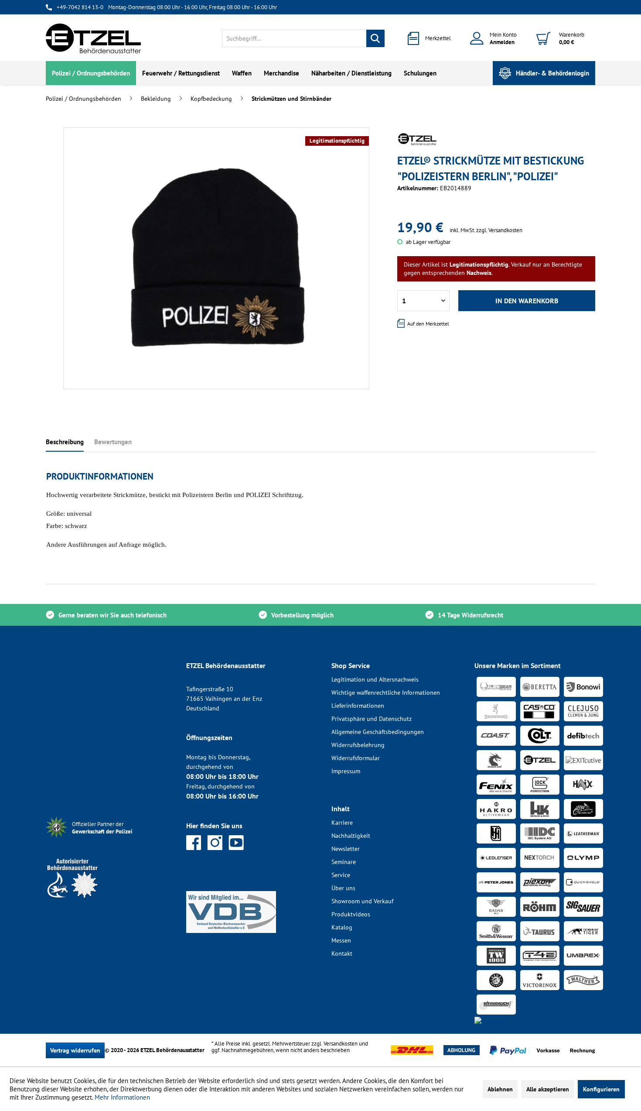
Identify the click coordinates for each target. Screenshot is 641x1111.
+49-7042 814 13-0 (80, 7)
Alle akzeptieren (547, 1089)
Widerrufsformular (355, 758)
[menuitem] (303, 38)
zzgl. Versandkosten (499, 230)
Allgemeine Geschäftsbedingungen (377, 732)
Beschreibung (65, 442)
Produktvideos (350, 914)
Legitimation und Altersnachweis (375, 679)
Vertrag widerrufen (75, 1050)
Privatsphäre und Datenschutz (371, 719)
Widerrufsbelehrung (358, 745)
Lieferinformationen (357, 706)
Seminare (343, 862)
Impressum (345, 771)
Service (340, 875)
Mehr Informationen (122, 1097)
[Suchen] (375, 38)
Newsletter (345, 849)
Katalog (341, 927)
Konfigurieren (601, 1089)
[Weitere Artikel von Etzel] (417, 139)
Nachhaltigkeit (350, 836)
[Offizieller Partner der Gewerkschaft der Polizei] (109, 839)
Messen (341, 940)
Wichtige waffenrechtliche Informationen (385, 692)
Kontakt (341, 953)
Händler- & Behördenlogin (552, 73)
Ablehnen (500, 1089)
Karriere (342, 822)
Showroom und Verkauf (362, 901)
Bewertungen (113, 442)
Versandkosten (341, 1043)
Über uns (343, 888)
